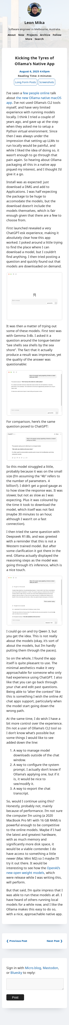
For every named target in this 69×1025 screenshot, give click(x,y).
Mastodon (50, 968)
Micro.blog (33, 968)
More (28, 39)
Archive (45, 35)
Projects (32, 35)
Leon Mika (34, 22)
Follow (57, 35)
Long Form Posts (25, 82)
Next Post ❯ (55, 941)
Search (39, 39)
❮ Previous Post (16, 941)
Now (21, 35)
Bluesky (16, 972)
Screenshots (46, 82)
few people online (36, 93)
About (12, 35)
